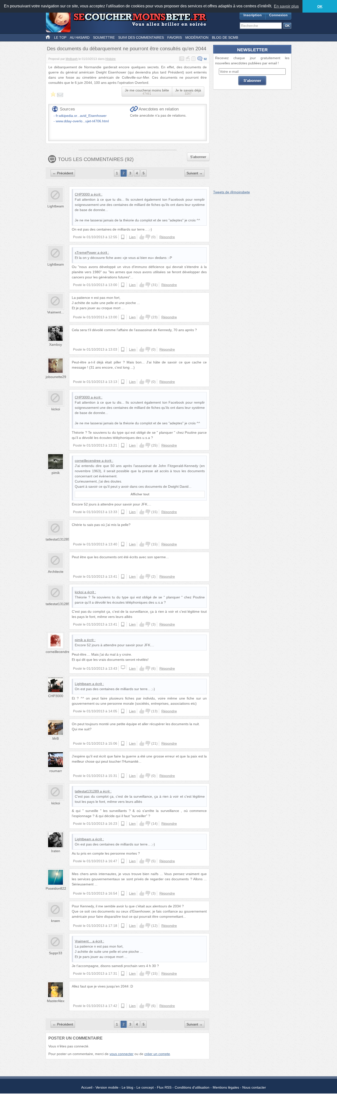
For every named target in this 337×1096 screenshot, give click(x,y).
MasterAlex (55, 1001)
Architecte (55, 572)
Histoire (110, 59)
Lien (132, 237)
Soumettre (104, 37)
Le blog (127, 1087)
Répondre (167, 237)
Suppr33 (55, 953)
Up (141, 236)
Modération (196, 37)
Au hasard (80, 37)
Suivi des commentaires (141, 37)
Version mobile (106, 1087)
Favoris (174, 37)
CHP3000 (82, 194)
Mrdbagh (72, 59)
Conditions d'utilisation (192, 1087)
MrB (55, 738)
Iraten (55, 851)
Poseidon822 (56, 888)
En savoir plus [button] (286, 6)
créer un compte (157, 1054)
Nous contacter (254, 1087)
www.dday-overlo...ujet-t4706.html (82, 121)
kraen (55, 921)
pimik (56, 473)
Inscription (252, 15)
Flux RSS (164, 1087)
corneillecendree (88, 461)
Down (147, 236)
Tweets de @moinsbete (231, 192)
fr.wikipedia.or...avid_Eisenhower (81, 116)
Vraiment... (55, 312)
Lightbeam (55, 206)
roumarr (55, 771)
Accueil (86, 1087)
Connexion (278, 15)
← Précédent (63, 173)
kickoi (55, 409)
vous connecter (121, 1054)
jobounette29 (56, 377)
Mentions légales (226, 1087)
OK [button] (319, 6)
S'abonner (198, 157)
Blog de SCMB (225, 37)
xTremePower (85, 252)
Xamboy (55, 344)
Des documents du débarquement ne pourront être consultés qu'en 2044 (126, 48)
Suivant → (195, 173)
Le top (60, 37)
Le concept (145, 1087)
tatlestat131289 (58, 539)
